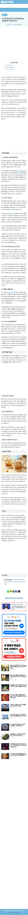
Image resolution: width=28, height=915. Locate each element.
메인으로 (12, 912)
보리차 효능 (8, 65)
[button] (22, 2)
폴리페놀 (21, 170)
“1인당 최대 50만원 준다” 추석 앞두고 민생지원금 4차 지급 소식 (18, 608)
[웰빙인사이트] (7, 2)
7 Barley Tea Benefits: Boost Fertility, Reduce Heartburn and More (14, 582)
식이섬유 (9, 213)
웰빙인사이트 (10, 24)
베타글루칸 (12, 292)
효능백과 (5, 14)
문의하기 (16, 912)
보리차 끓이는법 (10, 67)
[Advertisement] (14, 44)
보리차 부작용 (9, 69)
